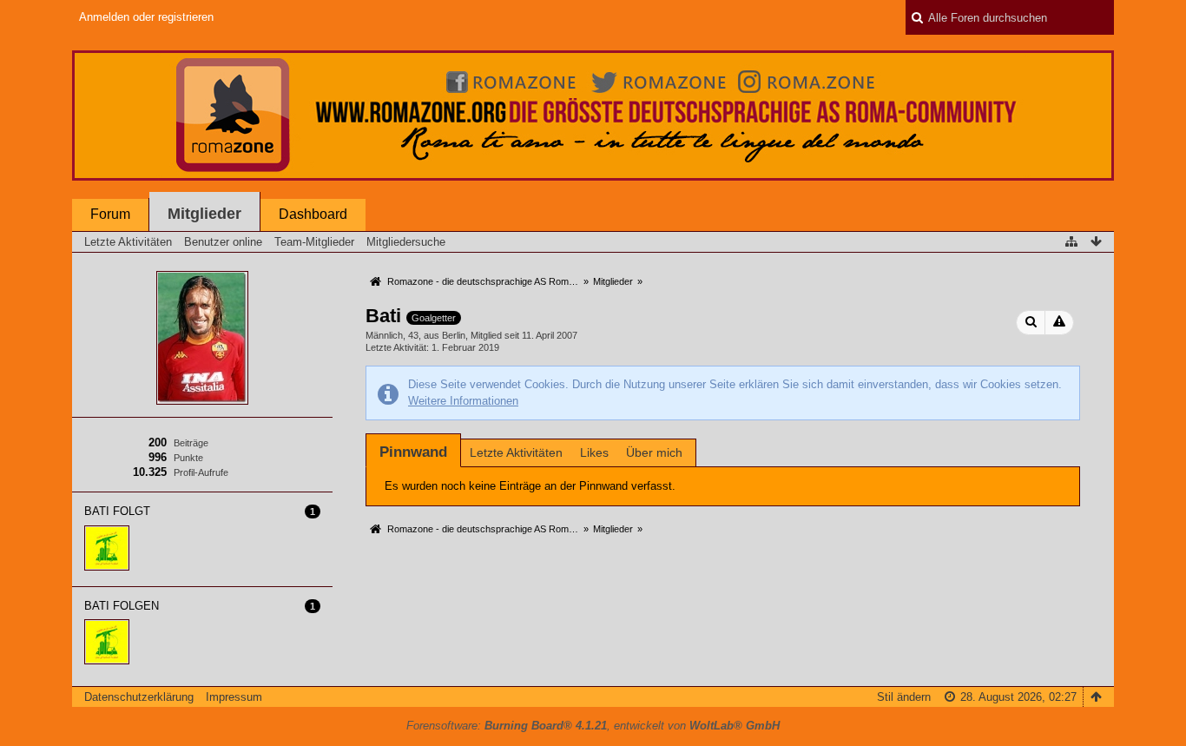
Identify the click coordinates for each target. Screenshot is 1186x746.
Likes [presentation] (594, 452)
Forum (110, 214)
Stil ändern (904, 696)
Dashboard (313, 214)
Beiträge (191, 443)
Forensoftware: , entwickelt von (593, 725)
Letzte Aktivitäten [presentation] (516, 452)
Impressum (234, 696)
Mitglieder (204, 213)
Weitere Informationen (463, 400)
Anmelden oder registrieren (146, 16)
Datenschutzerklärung (139, 696)
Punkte (188, 457)
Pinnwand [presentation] (413, 452)
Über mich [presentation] (654, 452)
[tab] (413, 452)
